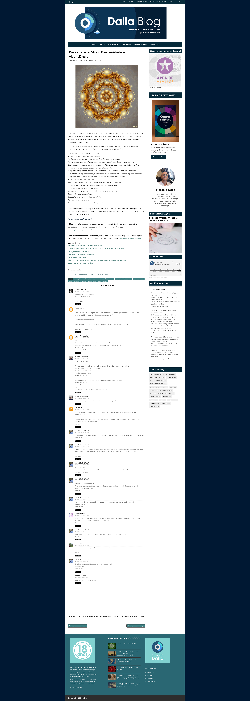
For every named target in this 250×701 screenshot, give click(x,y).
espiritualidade (156, 393)
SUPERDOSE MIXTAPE (161, 277)
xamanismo (154, 406)
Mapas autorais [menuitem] (140, 44)
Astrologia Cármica (158, 374)
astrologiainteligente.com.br (80, 230)
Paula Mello (79, 308)
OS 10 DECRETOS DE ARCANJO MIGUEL (85, 246)
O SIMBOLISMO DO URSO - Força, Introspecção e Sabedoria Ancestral (127, 653)
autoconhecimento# (107, 279)
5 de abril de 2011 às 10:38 (82, 398)
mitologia (167, 396)
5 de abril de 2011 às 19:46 (82, 515)
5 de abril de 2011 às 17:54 (82, 481)
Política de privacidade (158, 2)
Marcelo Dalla (152, 277)
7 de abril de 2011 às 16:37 (82, 561)
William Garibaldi (81, 357)
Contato (130, 2)
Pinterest (104, 275)
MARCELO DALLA (82, 431)
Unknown (78, 408)
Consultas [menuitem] (154, 44)
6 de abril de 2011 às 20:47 (82, 545)
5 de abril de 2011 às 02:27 (82, 310)
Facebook (92, 275)
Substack (150, 678)
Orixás (172, 374)
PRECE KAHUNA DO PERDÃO (80, 263)
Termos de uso (142, 2)
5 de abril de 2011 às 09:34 (82, 337)
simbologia (172, 400)
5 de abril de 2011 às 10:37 (82, 358)
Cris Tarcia (79, 543)
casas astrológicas (158, 384)
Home (171, 2)
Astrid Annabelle (81, 336)
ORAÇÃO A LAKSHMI (77, 257)
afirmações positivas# (91, 279)
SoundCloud (151, 681)
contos (173, 387)
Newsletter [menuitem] (113, 44)
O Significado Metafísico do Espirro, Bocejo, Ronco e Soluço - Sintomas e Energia (128, 677)
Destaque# (128, 279)
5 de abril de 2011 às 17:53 (82, 464)
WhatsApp (83, 275)
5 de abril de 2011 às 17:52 (82, 446)
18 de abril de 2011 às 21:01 (82, 577)
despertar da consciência (161, 390)
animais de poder (157, 377)
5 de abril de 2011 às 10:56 (82, 409)
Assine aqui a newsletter (130, 239)
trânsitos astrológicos (160, 403)
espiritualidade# (138, 279)
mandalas (169, 393)
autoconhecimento (158, 380)
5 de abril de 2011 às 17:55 (82, 499)
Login (179, 2)
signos (162, 400)
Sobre (123, 2)
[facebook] (69, 1)
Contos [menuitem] (102, 44)
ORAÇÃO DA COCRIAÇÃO (79, 252)
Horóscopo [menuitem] (126, 44)
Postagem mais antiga (135, 626)
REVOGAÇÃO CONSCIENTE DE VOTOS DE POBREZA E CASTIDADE (97, 249)
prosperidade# (103, 281)
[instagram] (72, 1)
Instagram (150, 675)
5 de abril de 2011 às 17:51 (82, 432)
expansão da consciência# (77, 281)
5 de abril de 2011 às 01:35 (82, 291)
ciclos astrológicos (158, 387)
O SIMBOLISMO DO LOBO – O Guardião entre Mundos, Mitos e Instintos (128, 684)
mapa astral (155, 396)
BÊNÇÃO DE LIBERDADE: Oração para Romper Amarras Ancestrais (97, 260)
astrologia (171, 377)
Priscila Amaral (80, 290)
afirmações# (78, 279)
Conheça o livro (159, 157)
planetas (153, 400)
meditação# (92, 281)
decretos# (118, 279)
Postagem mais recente (77, 626)
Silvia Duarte (80, 514)
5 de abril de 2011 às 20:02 (82, 531)
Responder (77, 304)
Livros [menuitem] (92, 44)
